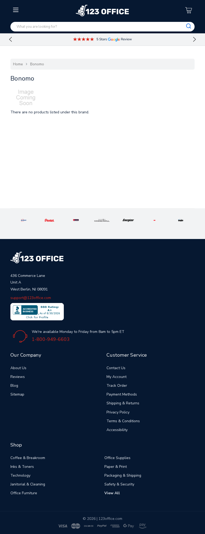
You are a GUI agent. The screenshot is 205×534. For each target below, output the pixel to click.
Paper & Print (115, 466)
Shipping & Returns (123, 403)
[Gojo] (180, 219)
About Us (18, 367)
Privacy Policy (118, 412)
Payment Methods (122, 394)
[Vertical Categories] (16, 10)
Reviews (17, 376)
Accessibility (117, 429)
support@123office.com (30, 297)
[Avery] (23, 219)
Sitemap (17, 394)
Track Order (117, 385)
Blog (14, 385)
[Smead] (76, 219)
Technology (20, 475)
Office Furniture (23, 493)
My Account (117, 376)
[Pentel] (49, 219)
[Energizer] (128, 219)
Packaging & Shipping (122, 475)
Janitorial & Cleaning (27, 484)
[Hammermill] (102, 219)
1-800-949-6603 (51, 339)
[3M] (154, 219)
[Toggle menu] (16, 52)
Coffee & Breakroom (27, 457)
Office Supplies (117, 457)
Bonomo (37, 64)
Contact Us (116, 367)
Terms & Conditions (123, 421)
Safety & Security (119, 484)
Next (194, 39)
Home (18, 64)
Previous (10, 39)
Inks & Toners (22, 466)
